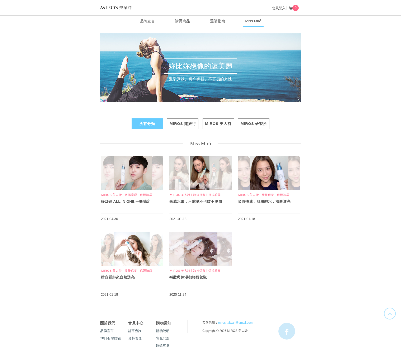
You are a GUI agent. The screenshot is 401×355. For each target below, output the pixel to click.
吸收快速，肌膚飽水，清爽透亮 (264, 201)
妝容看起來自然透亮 (118, 277)
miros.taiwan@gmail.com (235, 322)
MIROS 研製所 (254, 124)
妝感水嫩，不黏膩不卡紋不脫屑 (195, 201)
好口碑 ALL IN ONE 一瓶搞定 (126, 201)
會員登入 (279, 8)
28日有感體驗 (110, 338)
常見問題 (163, 338)
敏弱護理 (131, 195)
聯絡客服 (163, 345)
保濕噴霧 (146, 195)
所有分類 (147, 124)
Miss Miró (253, 21)
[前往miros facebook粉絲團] (286, 331)
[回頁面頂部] (390, 314)
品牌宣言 (147, 21)
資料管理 (135, 338)
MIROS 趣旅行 (183, 124)
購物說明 (163, 331)
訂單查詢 (135, 331)
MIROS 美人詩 (116, 8)
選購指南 (217, 21)
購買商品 (182, 21)
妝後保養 (199, 195)
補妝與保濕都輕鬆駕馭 (188, 277)
